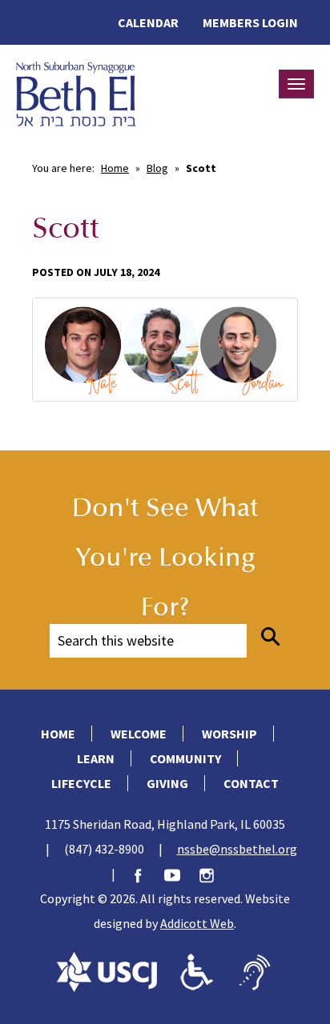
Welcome (139, 734)
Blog (157, 168)
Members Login (250, 22)
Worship (229, 734)
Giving (167, 783)
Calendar (148, 22)
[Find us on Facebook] (146, 874)
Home (115, 168)
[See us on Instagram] (215, 874)
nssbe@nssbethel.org (237, 849)
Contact (251, 783)
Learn (96, 758)
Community (185, 758)
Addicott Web (197, 923)
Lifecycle (81, 783)
